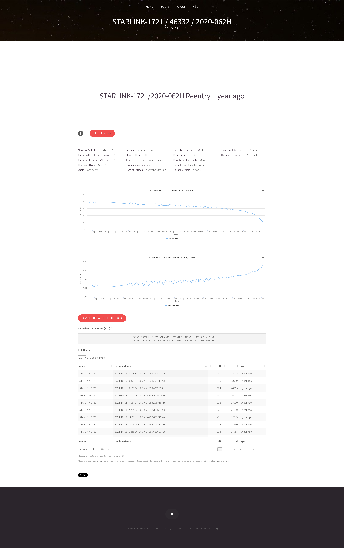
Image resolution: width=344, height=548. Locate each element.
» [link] (263, 449)
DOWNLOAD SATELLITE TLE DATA (102, 318)
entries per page (95, 357)
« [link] (210, 449)
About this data (102, 133)
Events (179, 528)
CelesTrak (95, 456)
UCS (122, 456)
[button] (111, 366)
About (156, 528)
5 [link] (240, 449)
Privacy (168, 528)
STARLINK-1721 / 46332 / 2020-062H (172, 21)
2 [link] (224, 449)
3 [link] (229, 449)
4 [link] (234, 449)
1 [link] (219, 449)
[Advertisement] (158, 65)
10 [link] (253, 449)
